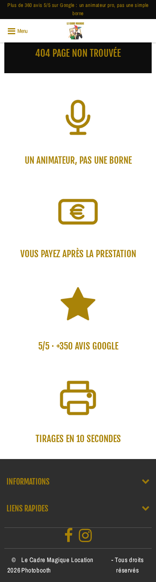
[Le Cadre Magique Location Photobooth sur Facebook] (68, 538)
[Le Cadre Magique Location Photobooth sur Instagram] (85, 538)
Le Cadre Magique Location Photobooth (57, 565)
